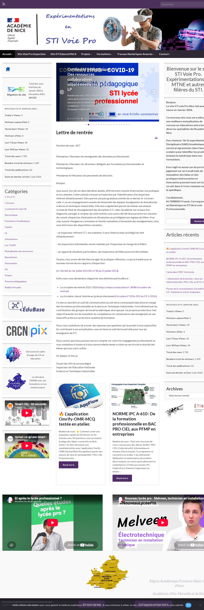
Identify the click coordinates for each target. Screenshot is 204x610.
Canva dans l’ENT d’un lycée (180, 272)
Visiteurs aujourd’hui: (16, 122)
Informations (11, 239)
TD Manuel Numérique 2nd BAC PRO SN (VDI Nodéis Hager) (87, 74)
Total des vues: (13, 156)
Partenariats (11, 263)
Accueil (6, 53)
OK (188, 605)
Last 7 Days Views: (15, 142)
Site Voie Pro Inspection (32, 53)
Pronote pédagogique (16, 281)
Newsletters (11, 257)
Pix (6, 269)
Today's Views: (13, 115)
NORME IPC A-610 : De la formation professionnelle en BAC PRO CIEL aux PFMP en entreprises (134, 424)
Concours (10, 203)
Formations (104, 53)
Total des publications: (17, 170)
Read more (68, 464)
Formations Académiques (17, 221)
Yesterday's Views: (15, 129)
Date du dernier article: (17, 176)
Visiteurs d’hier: (13, 135)
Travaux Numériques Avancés (135, 53)
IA (6, 233)
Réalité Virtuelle (13, 287)
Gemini (8, 227)
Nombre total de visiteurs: (19, 163)
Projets (86, 53)
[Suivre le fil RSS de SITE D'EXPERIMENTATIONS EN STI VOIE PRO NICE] (3, 3)
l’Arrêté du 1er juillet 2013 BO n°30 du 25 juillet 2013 (88, 270)
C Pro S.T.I (10, 196)
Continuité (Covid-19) (15, 209)
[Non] (200, 605)
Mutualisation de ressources (19, 251)
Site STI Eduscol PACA (63, 53)
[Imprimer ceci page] (156, 137)
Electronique (11, 215)
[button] (61, 92)
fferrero (106, 119)
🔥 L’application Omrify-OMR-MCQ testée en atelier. (77, 419)
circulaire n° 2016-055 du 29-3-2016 (136, 296)
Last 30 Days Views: (15, 149)
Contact (164, 53)
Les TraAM (10, 245)
